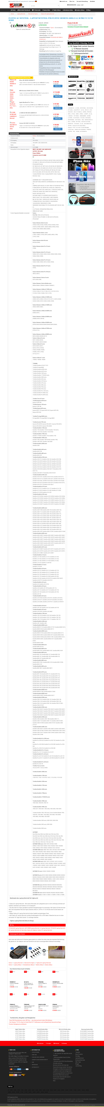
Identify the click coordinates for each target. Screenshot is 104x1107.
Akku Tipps (78, 1062)
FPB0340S (26, 1004)
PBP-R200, (89, 111)
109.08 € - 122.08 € (68, 1090)
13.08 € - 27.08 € (17, 1090)
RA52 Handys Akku (64, 1031)
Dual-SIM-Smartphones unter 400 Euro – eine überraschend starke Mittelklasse (30, 1020)
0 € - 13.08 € (10, 1090)
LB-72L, (82, 110)
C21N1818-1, (77, 123)
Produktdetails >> (89, 70)
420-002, (70, 125)
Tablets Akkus (39, 965)
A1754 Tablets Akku (20, 1035)
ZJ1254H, (77, 108)
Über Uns (72, 1)
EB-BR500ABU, (71, 119)
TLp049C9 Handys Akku (42, 1039)
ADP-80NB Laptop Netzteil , (32, 928)
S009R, (77, 113)
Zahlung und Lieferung (38, 1057)
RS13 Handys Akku (64, 1035)
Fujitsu (52, 27)
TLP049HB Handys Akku (42, 1031)
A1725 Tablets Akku (20, 1037)
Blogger (77, 1064)
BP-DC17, (87, 110)
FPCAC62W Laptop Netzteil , (16, 928)
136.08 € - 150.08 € (85, 1090)
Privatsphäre (35, 1052)
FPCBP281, (89, 129)
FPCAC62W (53, 37)
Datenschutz (35, 1067)
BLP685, (73, 121)
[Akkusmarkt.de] (18, 5)
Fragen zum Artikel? (74, 40)
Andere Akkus (80, 10)
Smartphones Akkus (28, 965)
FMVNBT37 (12, 982)
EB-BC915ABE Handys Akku (87, 1039)
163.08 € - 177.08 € (19, 1092)
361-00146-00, (76, 117)
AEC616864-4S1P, (88, 123)
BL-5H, (81, 123)
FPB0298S (40, 982)
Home (14, 10)
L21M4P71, (86, 113)
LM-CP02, (70, 131)
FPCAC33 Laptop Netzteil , (58, 928)
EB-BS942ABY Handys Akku (87, 1033)
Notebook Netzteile (80, 1060)
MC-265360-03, (83, 131)
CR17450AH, (76, 115)
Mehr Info (58, 86)
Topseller (77, 1052)
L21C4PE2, (70, 117)
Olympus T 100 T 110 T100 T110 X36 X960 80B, (78, 127)
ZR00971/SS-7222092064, (80, 129)
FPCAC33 (41, 39)
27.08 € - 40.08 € (24, 1090)
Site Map (77, 1056)
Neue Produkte (79, 1054)
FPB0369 (55, 1004)
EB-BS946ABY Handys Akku (87, 1035)
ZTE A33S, (82, 117)
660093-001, (70, 123)
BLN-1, (69, 121)
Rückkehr (92, 1)
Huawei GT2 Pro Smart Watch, (78, 125)
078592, (81, 113)
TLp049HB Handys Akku (42, 1033)
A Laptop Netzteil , (45, 928)
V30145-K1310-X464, (85, 121)
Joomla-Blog (78, 1065)
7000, (83, 119)
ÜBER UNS (34, 1054)
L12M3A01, (70, 115)
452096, (77, 131)
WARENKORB (72, 5)
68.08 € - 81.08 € (46, 1090)
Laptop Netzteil (21, 14)
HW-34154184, (90, 108)
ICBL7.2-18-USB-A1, (78, 111)
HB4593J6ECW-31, (89, 119)
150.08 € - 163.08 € (11, 1092)
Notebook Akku (68, 10)
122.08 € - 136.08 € (77, 1090)
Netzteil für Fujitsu (33, 14)
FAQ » (54, 1080)
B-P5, (91, 110)
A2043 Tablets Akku (20, 1033)
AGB (33, 1062)
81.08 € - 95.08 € (53, 1090)
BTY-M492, (70, 110)
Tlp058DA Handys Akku (42, 1037)
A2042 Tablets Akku (20, 1039)
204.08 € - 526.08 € (44, 1092)
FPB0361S (12, 1004)
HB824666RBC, (83, 115)
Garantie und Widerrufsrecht (40, 1059)
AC (45, 39)
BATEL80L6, (88, 117)
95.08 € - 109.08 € (60, 1090)
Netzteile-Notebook (24, 10)
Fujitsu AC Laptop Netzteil (47, 14)
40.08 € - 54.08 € (31, 1090)
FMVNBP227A (56, 982)
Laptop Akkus (17, 965)
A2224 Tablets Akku (20, 1031)
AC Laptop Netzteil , (14, 930)
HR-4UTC (26, 982)
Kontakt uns (64, 1)
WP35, (69, 113)
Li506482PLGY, (71, 108)
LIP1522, (73, 113)
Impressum (35, 1064)
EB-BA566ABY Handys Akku (87, 1037)
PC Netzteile (36, 10)
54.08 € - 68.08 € (38, 1090)
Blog (88, 10)
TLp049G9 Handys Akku (42, 1035)
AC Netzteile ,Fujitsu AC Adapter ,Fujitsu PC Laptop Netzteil (36, 930)
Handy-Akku (46, 10)
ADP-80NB (59, 37)
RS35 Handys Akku (64, 1033)
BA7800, (89, 115)
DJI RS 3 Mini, (71, 129)
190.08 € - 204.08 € (36, 1092)
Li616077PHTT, (77, 110)
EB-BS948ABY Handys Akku (87, 1031)
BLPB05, (84, 111)
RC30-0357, (70, 111)
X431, (74, 131)
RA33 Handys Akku (64, 1037)
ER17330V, (78, 121)
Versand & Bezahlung (82, 1)
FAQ (94, 1105)
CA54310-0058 (42, 1004)
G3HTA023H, (78, 119)
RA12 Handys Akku (64, 1039)
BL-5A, (90, 113)
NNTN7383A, (83, 108)
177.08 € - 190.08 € (28, 1092)
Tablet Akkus (57, 10)
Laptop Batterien (79, 1058)
